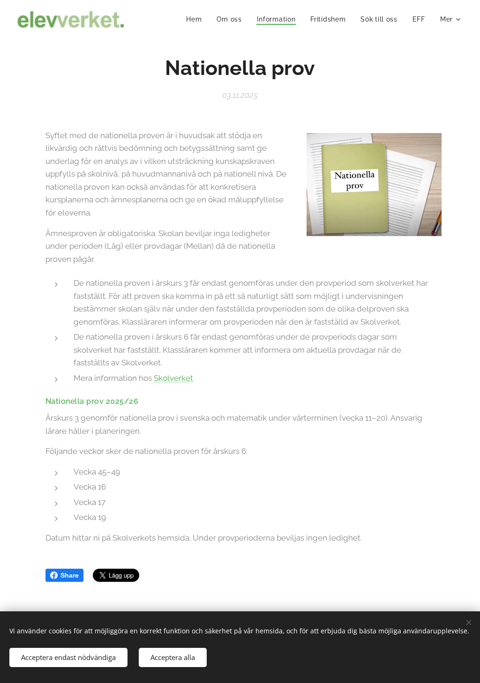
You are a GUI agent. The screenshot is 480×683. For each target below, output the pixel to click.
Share (69, 575)
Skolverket (173, 378)
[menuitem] (196, 19)
